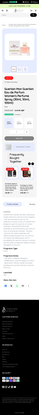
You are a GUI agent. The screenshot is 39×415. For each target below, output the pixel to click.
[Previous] (29, 163)
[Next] (32, 163)
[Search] (33, 15)
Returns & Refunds (7, 324)
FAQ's (3, 336)
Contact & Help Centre (8, 338)
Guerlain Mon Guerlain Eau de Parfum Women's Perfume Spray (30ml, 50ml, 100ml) (22, 25)
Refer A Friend (6, 329)
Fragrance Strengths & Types (10, 364)
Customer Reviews (7, 326)
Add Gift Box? (23, 147)
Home (4, 25)
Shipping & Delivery (7, 321)
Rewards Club (6, 352)
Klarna (4, 359)
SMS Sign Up (5, 354)
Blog (3, 356)
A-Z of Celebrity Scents (8, 366)
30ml (10, 124)
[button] (10, 82)
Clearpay (4, 361)
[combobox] (19, 15)
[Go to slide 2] (19, 69)
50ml (20, 124)
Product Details (12, 204)
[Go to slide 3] (25, 69)
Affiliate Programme (7, 333)
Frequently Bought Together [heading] (17, 158)
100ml (30, 124)
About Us (4, 349)
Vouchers (4, 331)
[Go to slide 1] (13, 69)
